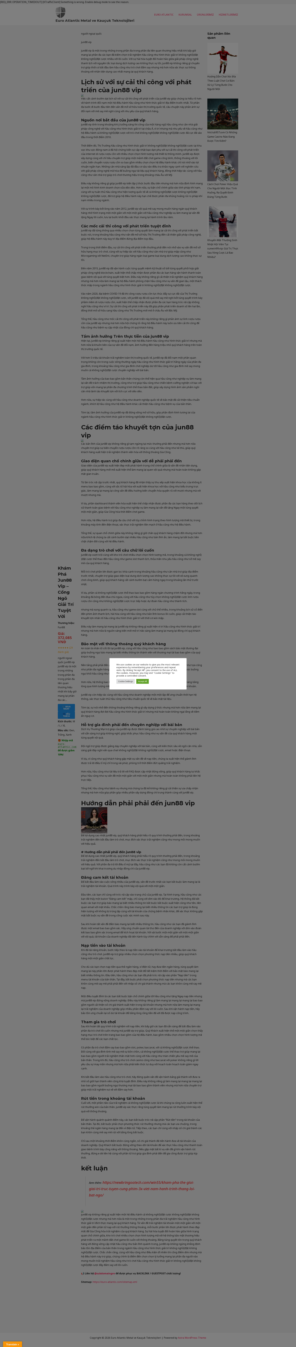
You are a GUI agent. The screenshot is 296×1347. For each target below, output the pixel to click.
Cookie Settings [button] (125, 681)
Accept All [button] (142, 681)
